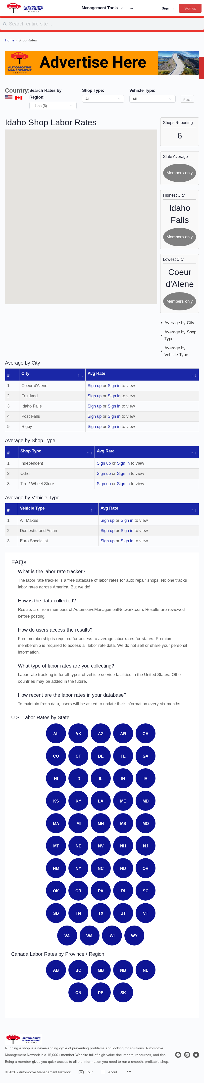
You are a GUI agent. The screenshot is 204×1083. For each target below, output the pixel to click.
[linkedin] (187, 1055)
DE (101, 756)
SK (123, 993)
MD (146, 801)
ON (78, 993)
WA (89, 936)
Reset (187, 100)
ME (123, 801)
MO (146, 823)
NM (56, 868)
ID (78, 779)
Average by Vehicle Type (176, 351)
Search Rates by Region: (45, 94)
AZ (100, 734)
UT (123, 913)
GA (146, 756)
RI (123, 891)
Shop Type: (93, 90)
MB (101, 970)
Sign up (190, 8)
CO (56, 756)
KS (56, 801)
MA (56, 823)
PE (100, 993)
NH (123, 846)
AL (56, 734)
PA (100, 891)
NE (78, 846)
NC (101, 868)
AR (123, 734)
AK (78, 734)
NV (101, 846)
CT (78, 756)
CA (146, 734)
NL (145, 970)
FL (123, 756)
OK (56, 891)
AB (56, 970)
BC (78, 970)
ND (123, 868)
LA (100, 801)
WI (112, 936)
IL (100, 779)
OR (78, 891)
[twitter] (196, 1055)
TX (100, 913)
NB (123, 970)
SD (56, 913)
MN (101, 823)
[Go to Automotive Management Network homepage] (24, 7)
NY (78, 868)
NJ (145, 846)
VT (145, 913)
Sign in (168, 8)
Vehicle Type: (142, 90)
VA (67, 936)
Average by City (179, 322)
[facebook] (178, 1055)
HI (56, 779)
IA (146, 779)
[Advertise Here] (102, 62)
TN (78, 913)
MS (123, 823)
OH (146, 868)
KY (78, 801)
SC (146, 891)
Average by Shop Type (180, 335)
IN (123, 779)
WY (134, 936)
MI (78, 823)
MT (56, 846)
